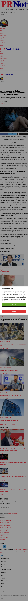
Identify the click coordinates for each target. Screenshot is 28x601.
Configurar (14, 308)
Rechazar (14, 311)
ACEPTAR (14, 304)
